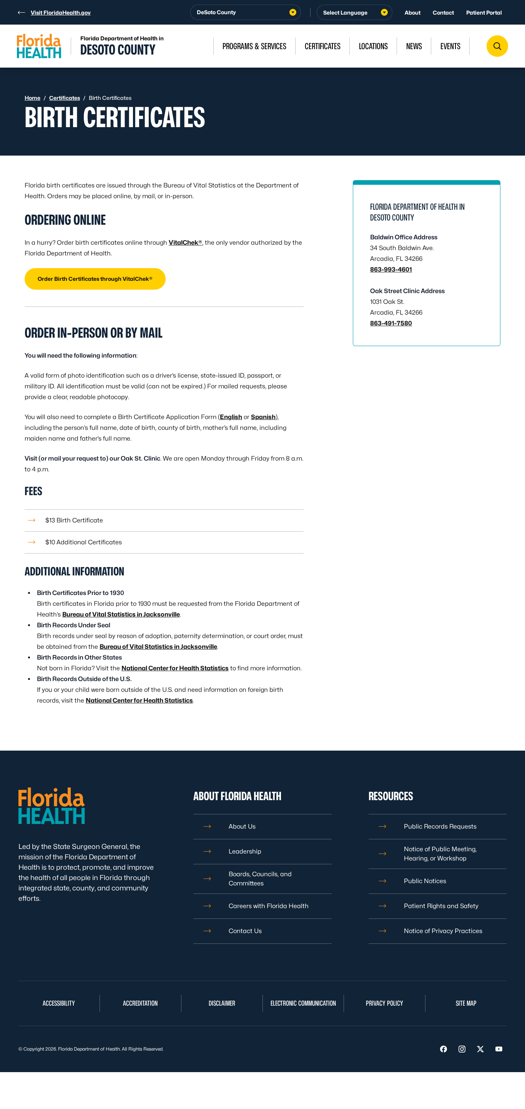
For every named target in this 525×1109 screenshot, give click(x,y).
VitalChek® (185, 242)
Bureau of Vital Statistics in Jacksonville (121, 614)
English (231, 417)
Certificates (64, 97)
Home (32, 97)
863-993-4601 (391, 269)
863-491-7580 (391, 323)
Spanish (263, 417)
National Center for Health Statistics (175, 668)
